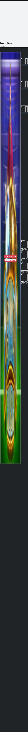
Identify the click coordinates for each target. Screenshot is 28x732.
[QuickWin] (24, 111)
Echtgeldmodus (11, 256)
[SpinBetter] (24, 87)
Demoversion (11, 260)
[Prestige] (24, 63)
